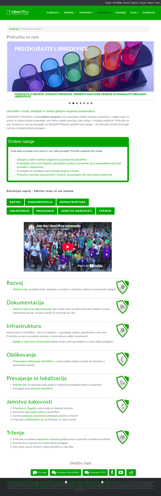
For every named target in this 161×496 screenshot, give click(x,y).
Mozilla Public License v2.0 (38, 486)
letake (75, 171)
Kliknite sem (19, 385)
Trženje (105, 211)
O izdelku (52, 13)
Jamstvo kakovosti (76, 211)
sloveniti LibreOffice (42, 388)
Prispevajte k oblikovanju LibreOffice (33, 361)
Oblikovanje (20, 211)
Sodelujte (103, 13)
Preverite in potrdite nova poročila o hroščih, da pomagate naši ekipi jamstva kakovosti (64, 175)
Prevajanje (45, 211)
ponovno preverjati (46, 416)
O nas (133, 13)
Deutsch (126, 3)
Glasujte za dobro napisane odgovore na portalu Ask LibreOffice (52, 159)
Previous (4, 69)
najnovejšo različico (35, 412)
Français (142, 3)
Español (134, 3)
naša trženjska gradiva (57, 171)
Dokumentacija (40, 202)
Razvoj (15, 202)
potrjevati (27, 416)
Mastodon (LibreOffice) (67, 472)
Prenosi (68, 13)
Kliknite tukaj (20, 289)
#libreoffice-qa (35, 419)
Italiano (151, 3)
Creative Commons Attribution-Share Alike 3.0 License (90, 484)
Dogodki (120, 13)
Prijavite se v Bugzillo (24, 408)
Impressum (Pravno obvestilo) (18, 482)
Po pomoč (85, 13)
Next (157, 69)
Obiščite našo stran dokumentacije (32, 309)
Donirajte (149, 13)
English (108, 3)
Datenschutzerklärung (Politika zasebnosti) (47, 482)
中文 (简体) (117, 3)
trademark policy (127, 488)
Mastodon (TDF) (97, 472)
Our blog (41, 472)
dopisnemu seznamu (47, 439)
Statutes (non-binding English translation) (83, 482)
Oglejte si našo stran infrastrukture (32, 341)
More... (158, 3)
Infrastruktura (73, 202)
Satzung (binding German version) (117, 482)
